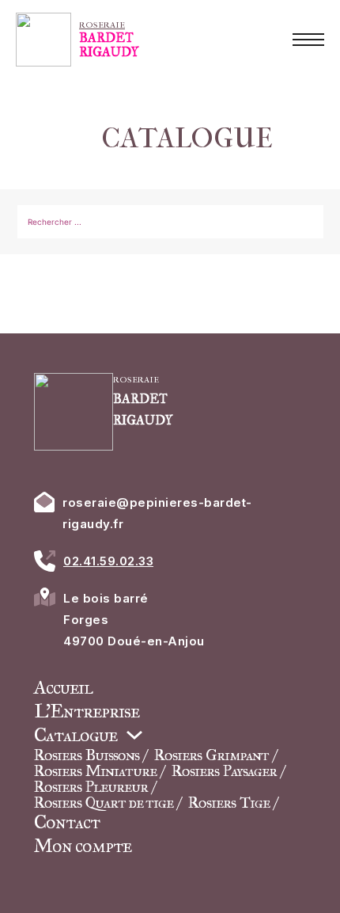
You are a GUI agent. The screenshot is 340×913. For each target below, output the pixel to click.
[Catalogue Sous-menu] (134, 734)
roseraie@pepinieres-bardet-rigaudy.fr (157, 513)
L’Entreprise (86, 711)
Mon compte (82, 846)
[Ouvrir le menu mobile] (308, 39)
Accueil (63, 687)
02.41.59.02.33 (108, 561)
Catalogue (75, 735)
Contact (67, 822)
